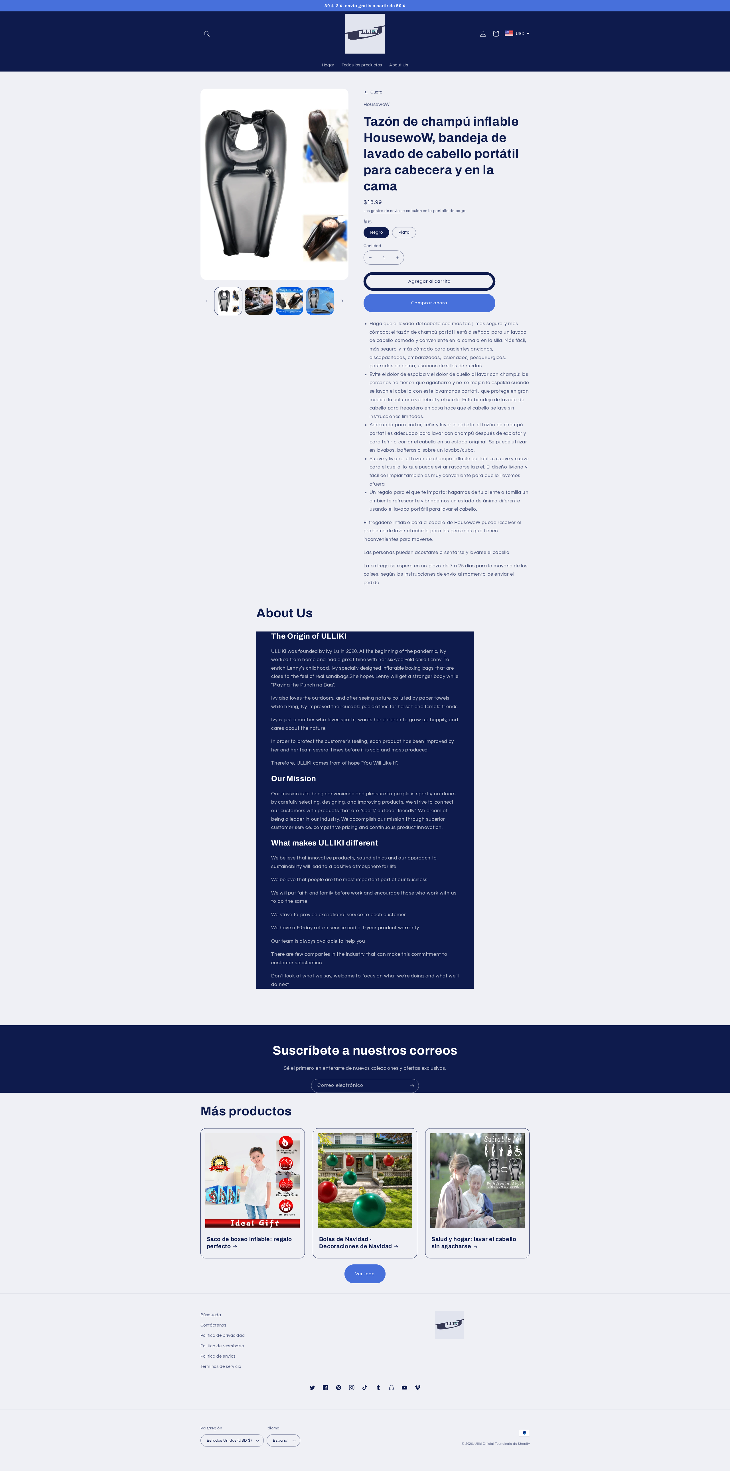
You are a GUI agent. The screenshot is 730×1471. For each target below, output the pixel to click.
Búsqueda (210, 1315)
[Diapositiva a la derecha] (342, 301)
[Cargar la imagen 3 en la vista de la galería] (259, 301)
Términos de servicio (221, 1366)
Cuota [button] (376, 92)
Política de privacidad (222, 1335)
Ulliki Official (484, 1443)
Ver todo (365, 1274)
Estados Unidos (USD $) (229, 1441)
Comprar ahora (429, 303)
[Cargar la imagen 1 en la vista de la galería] (228, 301)
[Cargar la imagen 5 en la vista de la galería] (320, 301)
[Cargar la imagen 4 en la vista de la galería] (289, 301)
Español (280, 1441)
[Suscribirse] (412, 1086)
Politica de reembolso (222, 1346)
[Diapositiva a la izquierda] (206, 301)
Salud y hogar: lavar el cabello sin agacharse (473, 1242)
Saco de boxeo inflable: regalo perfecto (249, 1242)
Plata (404, 232)
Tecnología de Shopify (512, 1443)
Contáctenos (213, 1325)
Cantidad (372, 246)
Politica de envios (218, 1356)
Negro (376, 232)
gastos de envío (385, 211)
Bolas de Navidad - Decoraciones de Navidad (355, 1242)
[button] (207, 33)
